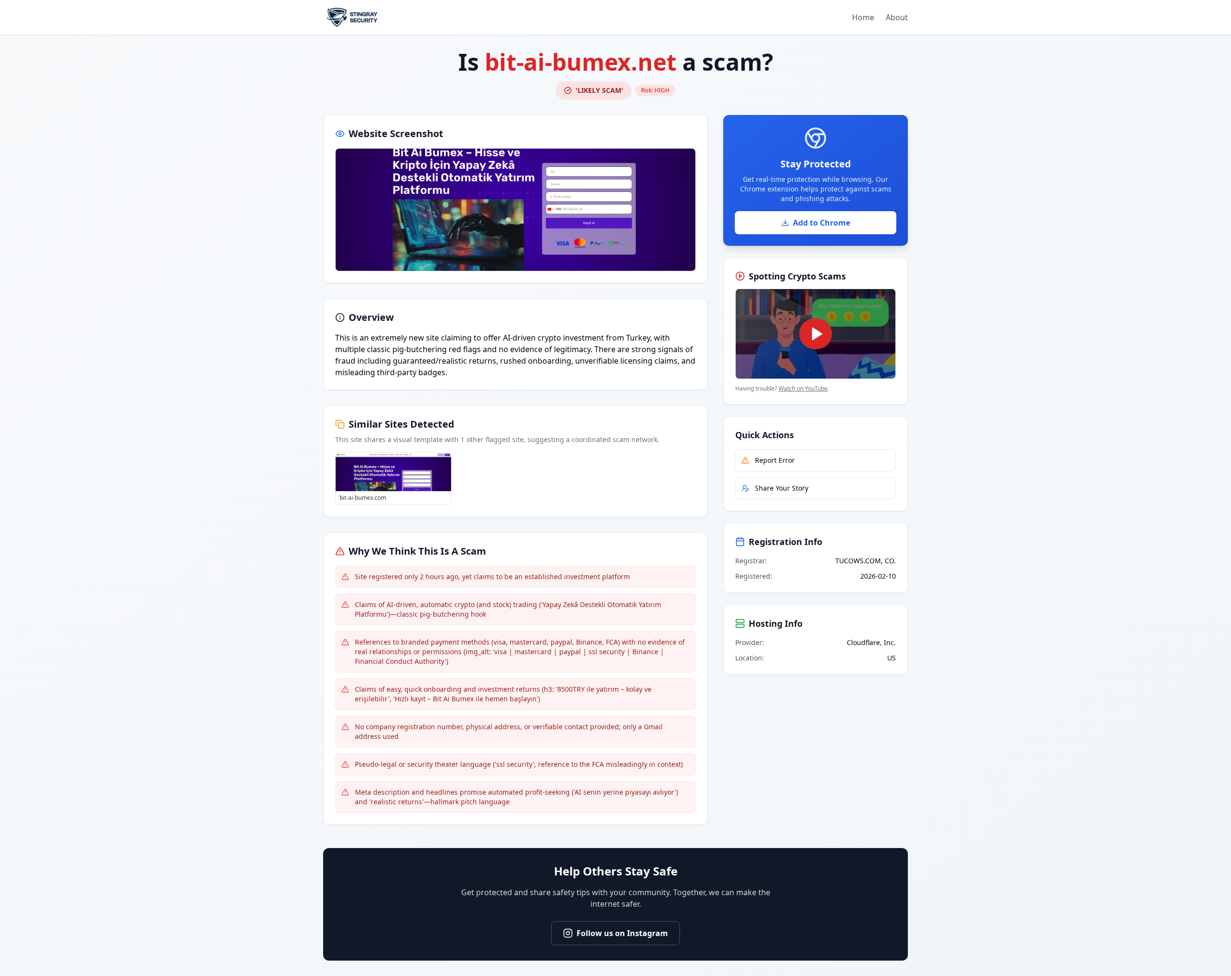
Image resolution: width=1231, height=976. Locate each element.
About (897, 17)
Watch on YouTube (803, 388)
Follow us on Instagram (622, 933)
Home (863, 17)
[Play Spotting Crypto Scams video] (815, 334)
